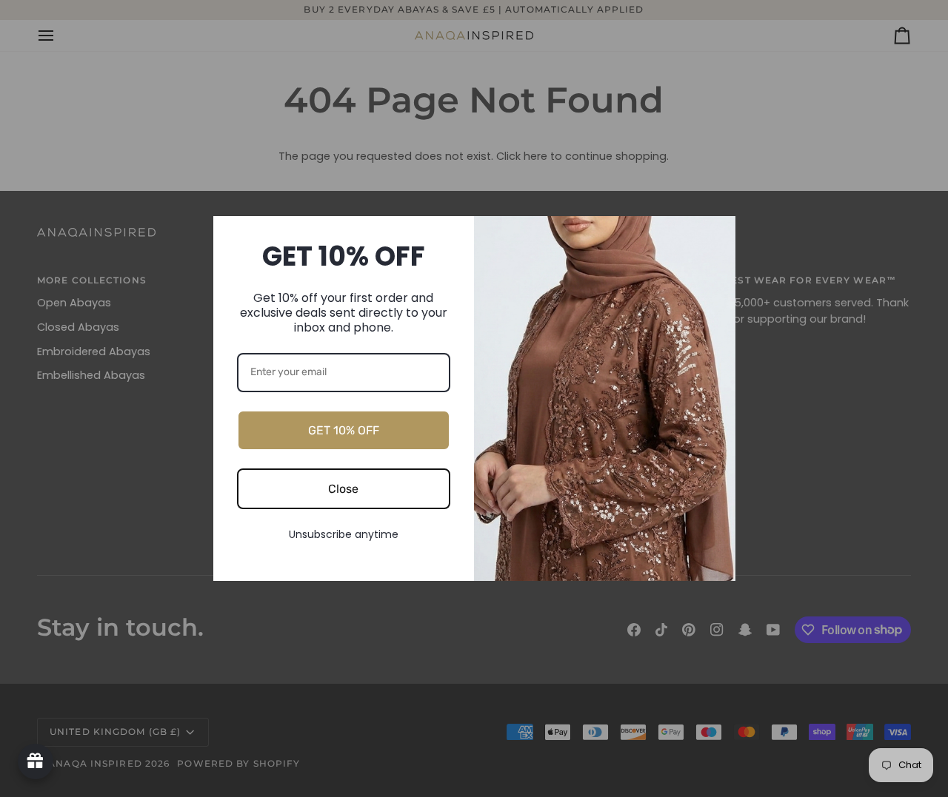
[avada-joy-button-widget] (35, 761)
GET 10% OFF (343, 430)
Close (343, 489)
